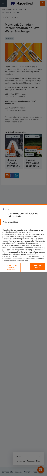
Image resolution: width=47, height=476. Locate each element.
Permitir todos (37, 266)
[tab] (23, 222)
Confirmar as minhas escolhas (11, 267)
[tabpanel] (23, 247)
